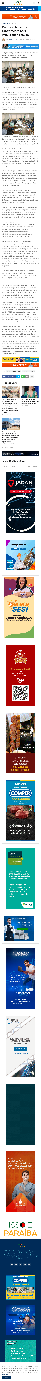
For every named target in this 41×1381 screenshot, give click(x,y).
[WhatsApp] (23, 376)
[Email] (27, 376)
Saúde (19, 371)
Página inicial (6, 23)
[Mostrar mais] (32, 376)
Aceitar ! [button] (6, 1377)
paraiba (14, 371)
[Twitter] (18, 376)
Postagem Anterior (9, 466)
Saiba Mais (5, 1374)
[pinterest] (29, 1264)
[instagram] (25, 1264)
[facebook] (11, 1264)
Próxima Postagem (32, 466)
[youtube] (20, 1264)
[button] (2, 3)
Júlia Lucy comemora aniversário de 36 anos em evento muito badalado (30, 401)
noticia (14, 23)
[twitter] (16, 1264)
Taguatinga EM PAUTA (29, 371)
